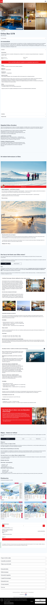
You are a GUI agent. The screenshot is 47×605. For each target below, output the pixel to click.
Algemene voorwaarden (24, 592)
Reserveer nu (23, 539)
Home (2, 30)
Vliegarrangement (16, 263)
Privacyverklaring (30, 592)
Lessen (23, 438)
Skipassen (8, 438)
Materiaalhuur (38, 438)
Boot (6, 263)
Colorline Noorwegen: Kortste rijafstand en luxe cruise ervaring (16, 278)
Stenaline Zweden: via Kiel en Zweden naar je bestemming (15, 348)
